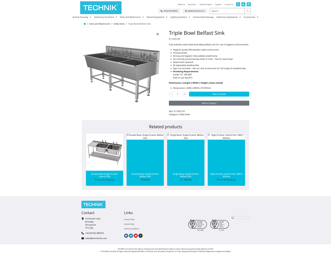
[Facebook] (126, 236)
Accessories (249, 17)
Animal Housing (80, 17)
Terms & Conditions (131, 229)
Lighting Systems (178, 17)
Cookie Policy (129, 224)
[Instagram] (140, 236)
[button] (157, 34)
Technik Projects (205, 4)
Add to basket (219, 94)
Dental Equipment (155, 17)
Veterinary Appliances (227, 17)
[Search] (248, 11)
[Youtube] (136, 236)
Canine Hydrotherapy (203, 17)
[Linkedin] (131, 236)
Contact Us (229, 4)
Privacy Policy (129, 219)
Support (218, 4)
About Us (181, 4)
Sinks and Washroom (130, 17)
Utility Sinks (119, 23)
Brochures (192, 4)
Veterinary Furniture (104, 17)
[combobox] (227, 11)
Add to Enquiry (209, 103)
